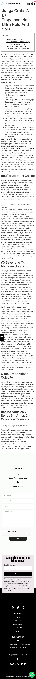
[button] (32, 675)
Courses (18, 621)
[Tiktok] (18, 607)
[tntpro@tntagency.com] (18, 651)
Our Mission (18, 628)
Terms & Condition (10, 676)
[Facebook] (12, 607)
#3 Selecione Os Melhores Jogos (18, 42)
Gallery (18, 631)
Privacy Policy (18, 676)
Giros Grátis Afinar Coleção (16, 44)
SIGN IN (28, 4)
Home (18, 617)
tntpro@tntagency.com (18, 655)
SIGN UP (33, 4)
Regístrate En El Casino (14, 39)
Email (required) (10, 565)
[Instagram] (23, 607)
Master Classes (18, 624)
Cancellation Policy (26, 676)
